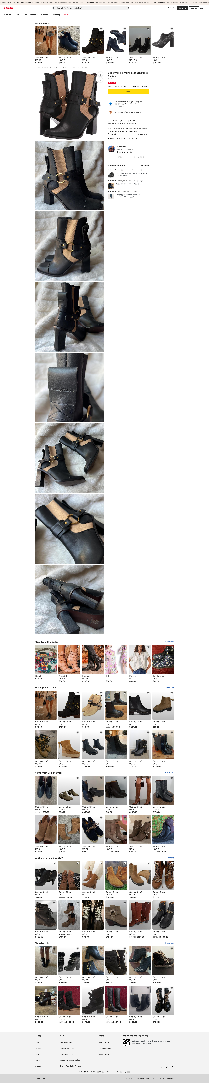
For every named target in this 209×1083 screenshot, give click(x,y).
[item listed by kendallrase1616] (46, 790)
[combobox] (90, 8)
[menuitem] (7, 15)
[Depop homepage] (8, 8)
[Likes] (169, 8)
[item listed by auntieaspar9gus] (93, 875)
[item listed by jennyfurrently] (140, 744)
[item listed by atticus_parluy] (163, 1000)
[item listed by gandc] (93, 915)
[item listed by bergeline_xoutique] (69, 705)
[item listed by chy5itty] (69, 875)
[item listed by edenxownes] (46, 960)
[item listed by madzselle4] (116, 829)
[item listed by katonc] (93, 960)
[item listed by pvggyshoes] (69, 1000)
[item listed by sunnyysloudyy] (69, 744)
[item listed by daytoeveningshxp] (140, 1000)
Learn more (119, 106)
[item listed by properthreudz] (93, 829)
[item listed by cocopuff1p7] (116, 960)
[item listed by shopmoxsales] (116, 875)
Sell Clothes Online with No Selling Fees (113, 1072)
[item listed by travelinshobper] (46, 915)
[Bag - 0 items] (174, 8)
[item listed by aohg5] (163, 790)
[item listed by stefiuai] (140, 829)
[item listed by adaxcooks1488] (46, 744)
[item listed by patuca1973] (46, 659)
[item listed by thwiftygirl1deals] (93, 744)
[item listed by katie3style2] (163, 960)
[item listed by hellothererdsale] (163, 744)
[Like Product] (54, 28)
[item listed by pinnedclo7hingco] (140, 705)
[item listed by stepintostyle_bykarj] (116, 705)
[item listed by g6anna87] (93, 790)
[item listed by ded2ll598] (69, 790)
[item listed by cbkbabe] (46, 829)
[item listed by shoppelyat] (140, 875)
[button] (133, 152)
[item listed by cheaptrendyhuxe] (163, 705)
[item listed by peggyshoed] (116, 1000)
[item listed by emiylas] (93, 1000)
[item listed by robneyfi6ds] (116, 915)
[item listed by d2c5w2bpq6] (163, 915)
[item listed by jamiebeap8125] (46, 1000)
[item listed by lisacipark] (116, 744)
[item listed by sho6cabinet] (163, 829)
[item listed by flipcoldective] (69, 829)
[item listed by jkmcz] (116, 790)
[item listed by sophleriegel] (93, 705)
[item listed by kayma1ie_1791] (140, 790)
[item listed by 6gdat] (69, 915)
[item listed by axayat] (46, 705)
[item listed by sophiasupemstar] (140, 960)
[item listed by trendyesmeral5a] (69, 960)
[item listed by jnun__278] (163, 875)
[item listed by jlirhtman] (140, 915)
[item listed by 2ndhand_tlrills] (46, 875)
